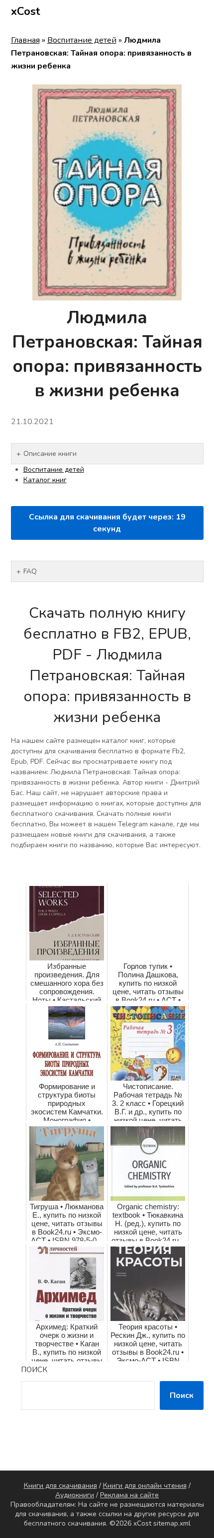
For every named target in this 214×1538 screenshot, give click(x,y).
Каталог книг (45, 480)
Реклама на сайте (129, 1495)
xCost (25, 11)
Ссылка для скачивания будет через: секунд (107, 523)
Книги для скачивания (60, 1485)
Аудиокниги (74, 1495)
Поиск (34, 1370)
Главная (25, 40)
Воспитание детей (81, 40)
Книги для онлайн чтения (145, 1485)
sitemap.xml (172, 1523)
